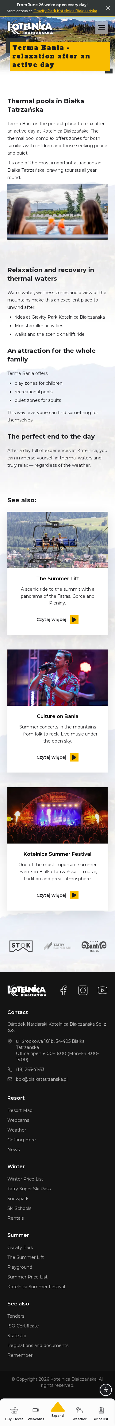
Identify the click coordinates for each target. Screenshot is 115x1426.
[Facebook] (63, 990)
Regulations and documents (37, 1345)
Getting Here (21, 1140)
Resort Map (20, 1110)
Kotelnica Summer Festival (36, 1286)
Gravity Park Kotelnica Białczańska (65, 11)
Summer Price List (27, 1277)
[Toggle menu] (101, 27)
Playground (19, 1267)
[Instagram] (83, 990)
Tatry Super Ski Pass (29, 1189)
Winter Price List (25, 1179)
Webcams (18, 1120)
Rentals (15, 1218)
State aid (16, 1335)
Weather (16, 1130)
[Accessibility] (106, 1390)
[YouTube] (103, 990)
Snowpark (18, 1198)
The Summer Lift (25, 1257)
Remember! (20, 1355)
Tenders (15, 1316)
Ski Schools (19, 1208)
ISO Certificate (23, 1326)
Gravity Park (20, 1247)
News (13, 1149)
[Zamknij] (108, 8)
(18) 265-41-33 (30, 1069)
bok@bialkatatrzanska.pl (41, 1079)
